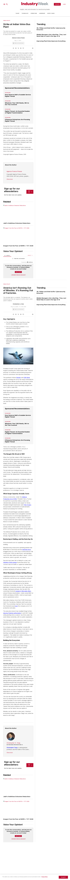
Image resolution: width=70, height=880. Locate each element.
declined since (26, 549)
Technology (25, 13)
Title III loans (27, 505)
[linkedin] (16, 48)
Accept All (63, 877)
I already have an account (18, 274)
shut (16, 606)
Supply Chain (50, 13)
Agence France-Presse (18, 37)
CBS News (27, 377)
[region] (18, 258)
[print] (32, 48)
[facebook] (13, 48)
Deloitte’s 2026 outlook (10, 562)
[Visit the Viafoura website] (30, 262)
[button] (4, 4)
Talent (17, 13)
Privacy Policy (44, 876)
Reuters (18, 377)
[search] (7, 4)
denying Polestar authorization (12, 613)
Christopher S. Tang (18, 304)
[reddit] (20, 48)
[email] (23, 48)
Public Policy (6, 20)
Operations (34, 13)
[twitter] (18, 48)
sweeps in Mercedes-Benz (23, 591)
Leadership (42, 13)
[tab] (7, 255)
